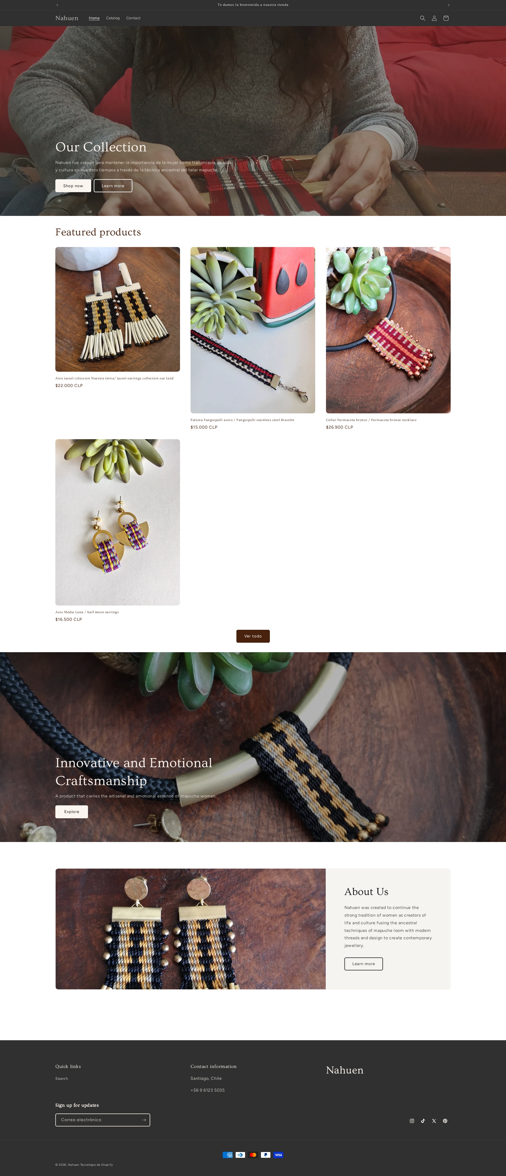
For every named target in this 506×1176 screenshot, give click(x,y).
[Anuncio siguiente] (449, 5)
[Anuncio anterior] (57, 5)
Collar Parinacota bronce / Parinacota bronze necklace (371, 420)
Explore (71, 811)
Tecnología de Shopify (96, 1165)
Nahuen (73, 1165)
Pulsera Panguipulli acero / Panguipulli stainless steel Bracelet (242, 420)
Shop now (73, 185)
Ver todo (253, 636)
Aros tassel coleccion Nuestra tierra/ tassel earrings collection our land (114, 378)
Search (61, 1078)
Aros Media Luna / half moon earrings (87, 612)
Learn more (113, 185)
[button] (423, 18)
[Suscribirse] (144, 1120)
